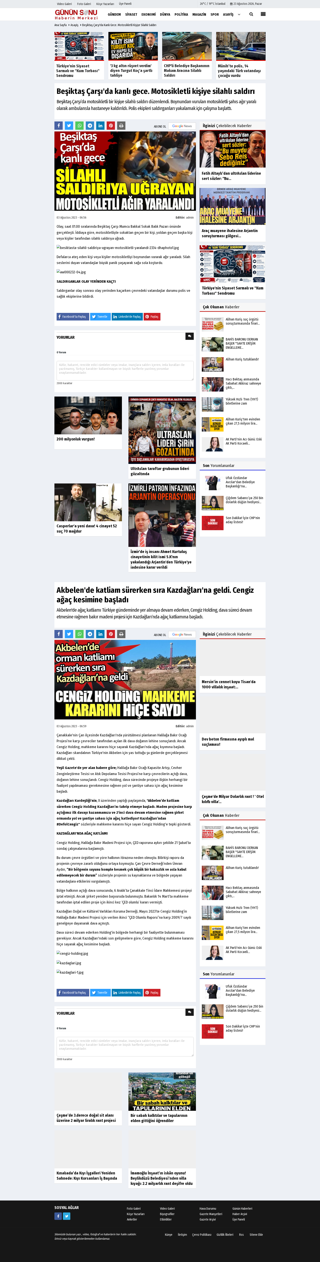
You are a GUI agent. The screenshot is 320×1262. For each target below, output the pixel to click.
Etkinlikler (166, 1244)
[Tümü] (239, 14)
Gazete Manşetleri (211, 1238)
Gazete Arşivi (208, 1244)
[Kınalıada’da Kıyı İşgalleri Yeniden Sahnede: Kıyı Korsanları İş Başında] (88, 1178)
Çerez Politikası (201, 1259)
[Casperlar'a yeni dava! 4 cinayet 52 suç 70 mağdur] (88, 502)
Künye (168, 1259)
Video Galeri (167, 1233)
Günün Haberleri (242, 1233)
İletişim (182, 1259)
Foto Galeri (134, 1233)
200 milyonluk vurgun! (76, 439)
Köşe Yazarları (136, 1238)
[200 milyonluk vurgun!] (88, 415)
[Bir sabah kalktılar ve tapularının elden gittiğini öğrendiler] (162, 1091)
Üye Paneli (125, 4)
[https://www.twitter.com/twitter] (66, 1240)
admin (190, 217)
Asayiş (74, 25)
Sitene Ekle (256, 1259)
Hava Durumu (208, 1233)
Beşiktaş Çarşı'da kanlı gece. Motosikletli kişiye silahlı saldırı (119, 25)
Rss (241, 1259)
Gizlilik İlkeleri (225, 1259)
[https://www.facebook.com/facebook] (58, 1240)
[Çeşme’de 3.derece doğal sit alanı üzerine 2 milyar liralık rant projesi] (88, 1106)
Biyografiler (167, 1238)
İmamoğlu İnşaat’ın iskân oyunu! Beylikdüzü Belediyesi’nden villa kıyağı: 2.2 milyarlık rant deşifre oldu (162, 1190)
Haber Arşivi (239, 1238)
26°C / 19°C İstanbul (212, 4)
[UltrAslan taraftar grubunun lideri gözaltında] (162, 430)
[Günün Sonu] (76, 14)
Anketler (132, 1244)
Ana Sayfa (60, 25)
